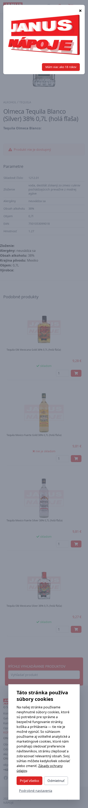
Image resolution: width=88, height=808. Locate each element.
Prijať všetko (29, 780)
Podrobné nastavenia (35, 790)
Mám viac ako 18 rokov (60, 67)
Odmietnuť (55, 780)
